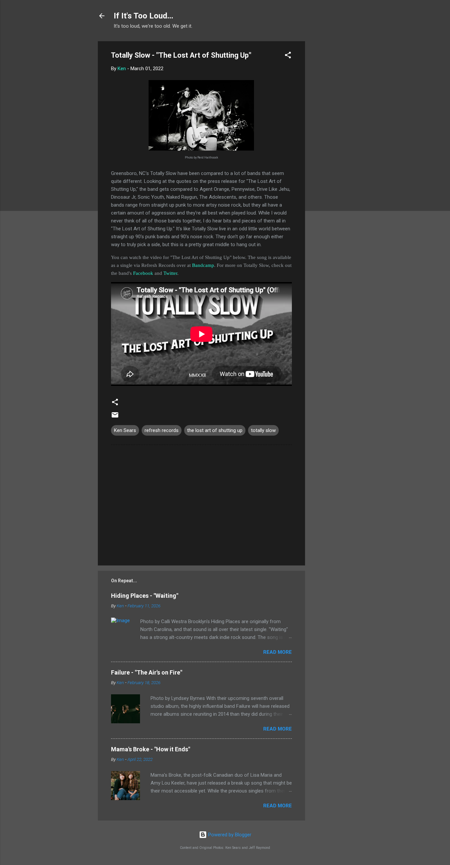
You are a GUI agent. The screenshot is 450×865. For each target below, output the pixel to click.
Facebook (143, 273)
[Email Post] (115, 417)
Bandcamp (203, 265)
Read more (277, 652)
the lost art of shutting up (214, 430)
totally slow (263, 430)
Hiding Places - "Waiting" (144, 595)
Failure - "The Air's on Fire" (146, 672)
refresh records (162, 430)
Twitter (170, 273)
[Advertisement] (331, 140)
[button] (288, 56)
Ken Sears (125, 430)
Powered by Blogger (229, 835)
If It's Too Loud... (143, 15)
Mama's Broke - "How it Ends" (150, 749)
